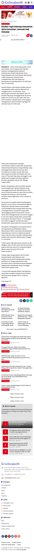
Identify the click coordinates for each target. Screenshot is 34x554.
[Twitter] (24, 300)
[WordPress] (12, 536)
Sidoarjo (5, 508)
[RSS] (19, 536)
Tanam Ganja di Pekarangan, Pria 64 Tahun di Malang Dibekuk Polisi (24, 323)
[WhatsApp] (31, 300)
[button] (26, 3)
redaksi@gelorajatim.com (12, 478)
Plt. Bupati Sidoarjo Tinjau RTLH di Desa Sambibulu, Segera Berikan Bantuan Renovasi (24, 309)
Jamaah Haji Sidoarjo (10, 289)
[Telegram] (27, 300)
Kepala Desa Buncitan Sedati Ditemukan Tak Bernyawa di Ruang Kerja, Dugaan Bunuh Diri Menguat (19, 444)
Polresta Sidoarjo (8, 511)
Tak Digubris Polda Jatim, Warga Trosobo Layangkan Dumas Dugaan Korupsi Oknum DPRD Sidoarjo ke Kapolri (19, 431)
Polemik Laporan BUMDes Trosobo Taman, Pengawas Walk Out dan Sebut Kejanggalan (20, 451)
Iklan (2, 521)
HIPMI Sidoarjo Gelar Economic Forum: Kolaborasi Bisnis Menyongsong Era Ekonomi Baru (7, 316)
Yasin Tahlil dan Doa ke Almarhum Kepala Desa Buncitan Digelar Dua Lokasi (20, 437)
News (3, 493)
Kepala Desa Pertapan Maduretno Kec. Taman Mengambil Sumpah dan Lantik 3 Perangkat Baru (25, 316)
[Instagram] (15, 536)
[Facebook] (20, 300)
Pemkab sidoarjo (24, 289)
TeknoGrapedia (21, 549)
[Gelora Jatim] (12, 2)
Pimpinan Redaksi (5, 35)
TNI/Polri (3, 488)
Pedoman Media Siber (8, 526)
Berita (3, 490)
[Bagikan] (31, 35)
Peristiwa (4, 496)
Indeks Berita (5, 523)
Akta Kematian (12, 285)
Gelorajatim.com (8, 503)
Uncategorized (5, 23)
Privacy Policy (5, 529)
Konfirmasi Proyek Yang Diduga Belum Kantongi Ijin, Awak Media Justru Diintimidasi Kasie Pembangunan (7, 323)
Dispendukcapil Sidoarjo (11, 287)
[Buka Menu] (29, 3)
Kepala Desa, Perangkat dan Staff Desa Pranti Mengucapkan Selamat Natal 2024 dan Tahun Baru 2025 (8, 309)
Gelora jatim (7, 505)
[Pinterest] (9, 536)
